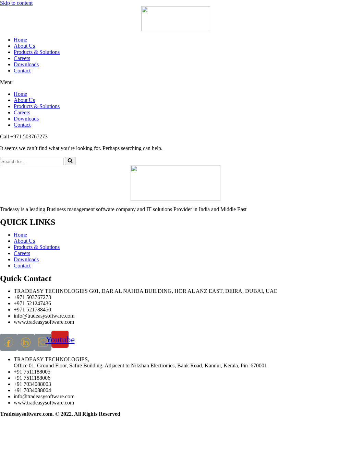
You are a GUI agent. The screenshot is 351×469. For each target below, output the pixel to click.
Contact (22, 70)
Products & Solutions (37, 52)
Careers (22, 58)
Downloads (26, 64)
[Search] (70, 161)
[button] (175, 82)
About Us (24, 46)
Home (20, 40)
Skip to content (16, 3)
